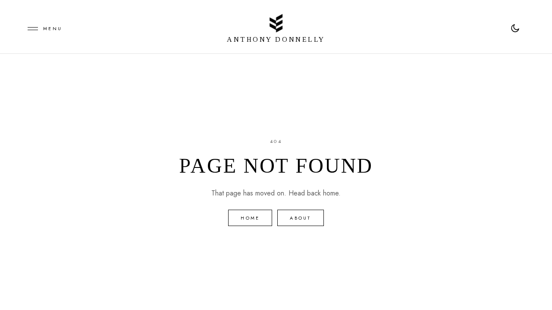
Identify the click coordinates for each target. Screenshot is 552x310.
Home (250, 217)
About (300, 217)
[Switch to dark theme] (514, 28)
